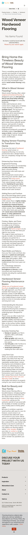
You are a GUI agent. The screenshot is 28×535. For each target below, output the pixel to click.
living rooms (16, 178)
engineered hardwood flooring (12, 95)
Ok (14, 529)
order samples (11, 429)
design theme (6, 199)
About (4, 490)
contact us (14, 431)
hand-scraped (16, 229)
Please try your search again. (14, 44)
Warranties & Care (8, 485)
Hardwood (22, 12)
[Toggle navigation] (24, 5)
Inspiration (5, 481)
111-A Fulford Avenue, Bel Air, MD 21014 (12, 502)
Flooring (15, 12)
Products (5, 477)
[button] (13, 8)
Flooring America (6, 12)
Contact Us (5, 494)
